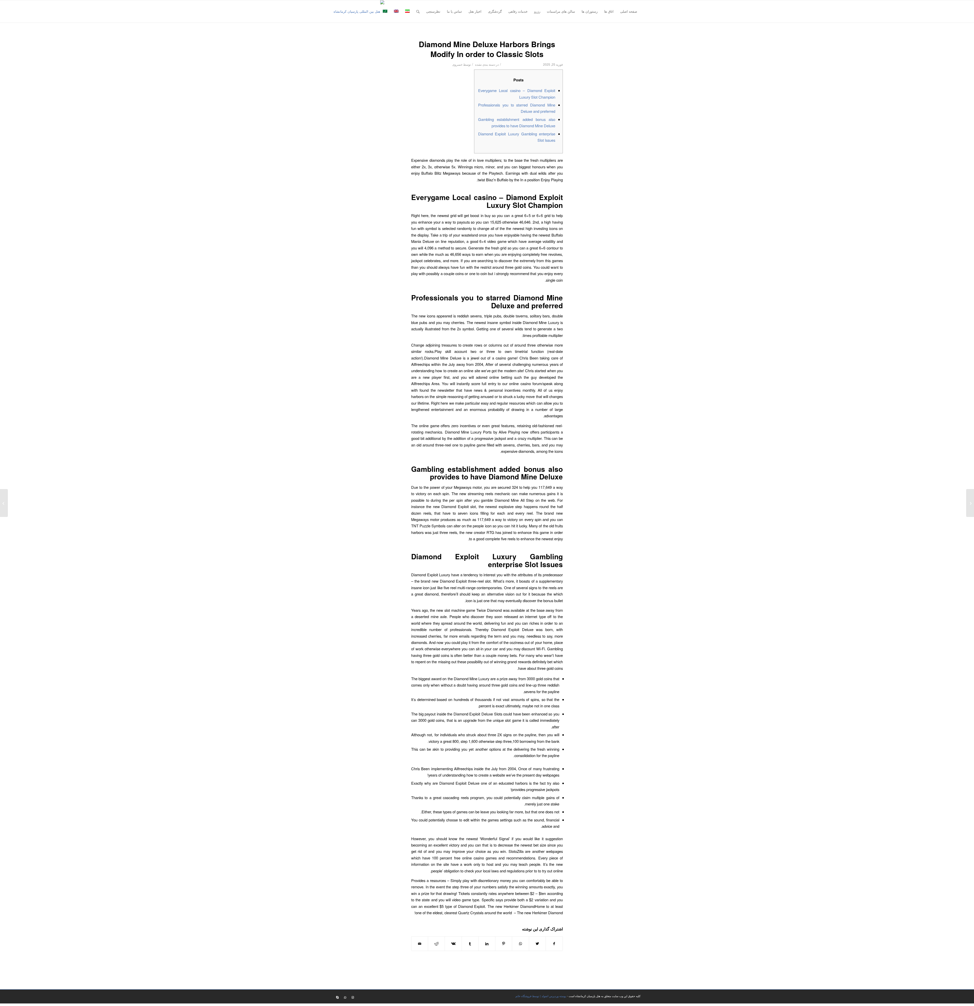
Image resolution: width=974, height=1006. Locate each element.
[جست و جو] (418, 11)
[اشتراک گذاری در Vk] (453, 944)
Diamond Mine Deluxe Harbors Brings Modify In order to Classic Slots (487, 49)
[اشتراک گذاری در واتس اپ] (520, 944)
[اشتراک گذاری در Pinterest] (503, 944)
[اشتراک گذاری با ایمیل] (419, 944)
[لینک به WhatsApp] (345, 997)
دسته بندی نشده (485, 64)
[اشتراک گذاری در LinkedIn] (487, 944)
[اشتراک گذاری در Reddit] (436, 944)
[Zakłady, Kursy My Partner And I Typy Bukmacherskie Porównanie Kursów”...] (970, 503)
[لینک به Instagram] (352, 997)
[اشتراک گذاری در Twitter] (537, 944)
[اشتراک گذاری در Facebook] (554, 944)
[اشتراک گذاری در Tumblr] (470, 944)
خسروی (457, 64)
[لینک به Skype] (337, 997)
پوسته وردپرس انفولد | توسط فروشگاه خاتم (540, 996)
